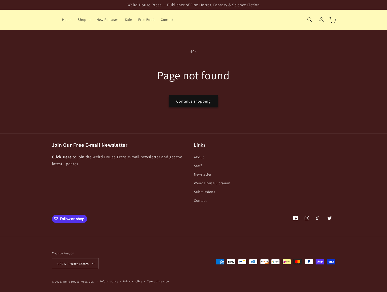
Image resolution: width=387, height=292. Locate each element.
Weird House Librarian (212, 183)
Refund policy (109, 281)
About (199, 157)
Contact (200, 200)
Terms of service (158, 281)
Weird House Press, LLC (78, 281)
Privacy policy (132, 281)
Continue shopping (193, 101)
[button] (84, 19)
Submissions (204, 191)
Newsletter (202, 174)
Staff (198, 165)
